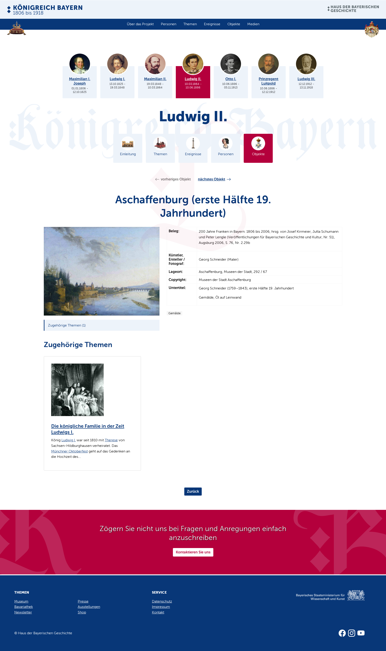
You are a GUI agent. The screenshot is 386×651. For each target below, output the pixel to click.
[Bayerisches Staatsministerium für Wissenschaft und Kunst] (323, 600)
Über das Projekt (140, 24)
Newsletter (23, 612)
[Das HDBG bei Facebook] (342, 633)
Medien (253, 24)
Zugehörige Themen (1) (67, 325)
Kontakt (158, 612)
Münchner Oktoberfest (69, 451)
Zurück (193, 491)
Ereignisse (212, 24)
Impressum (161, 607)
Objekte (233, 24)
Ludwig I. (68, 440)
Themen (190, 24)
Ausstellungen (89, 607)
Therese (111, 440)
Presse (83, 601)
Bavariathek (23, 607)
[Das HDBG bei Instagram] (351, 633)
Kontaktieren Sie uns (193, 552)
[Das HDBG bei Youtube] (361, 633)
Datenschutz (162, 601)
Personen (168, 24)
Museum (21, 601)
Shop (82, 612)
